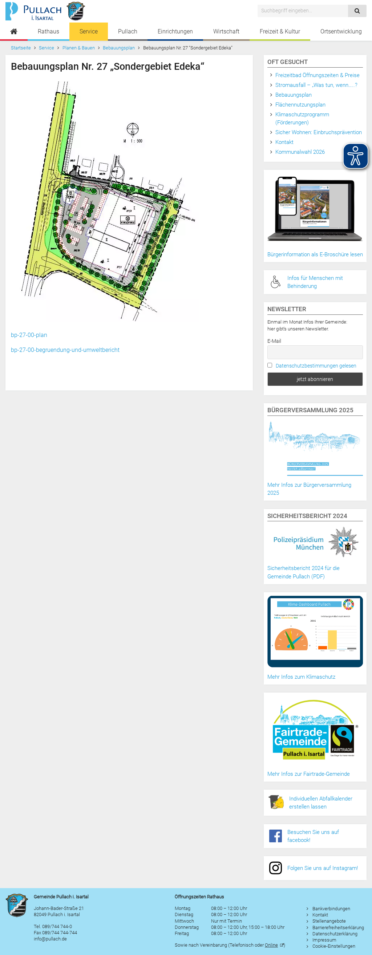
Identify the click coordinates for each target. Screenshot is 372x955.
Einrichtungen (175, 31)
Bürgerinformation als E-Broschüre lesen (315, 254)
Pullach (127, 31)
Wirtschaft (226, 31)
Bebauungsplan (119, 48)
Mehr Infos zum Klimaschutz (301, 677)
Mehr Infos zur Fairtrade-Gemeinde (308, 774)
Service (89, 31)
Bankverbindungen (331, 908)
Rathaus (48, 31)
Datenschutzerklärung (334, 933)
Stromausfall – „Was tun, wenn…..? (316, 85)
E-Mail (274, 341)
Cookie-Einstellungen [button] (333, 946)
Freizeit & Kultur (280, 31)
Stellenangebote (329, 921)
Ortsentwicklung (341, 31)
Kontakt (284, 142)
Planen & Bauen (78, 48)
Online (271, 945)
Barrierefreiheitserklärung (338, 927)
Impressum (324, 940)
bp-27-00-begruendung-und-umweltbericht (65, 349)
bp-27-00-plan (29, 335)
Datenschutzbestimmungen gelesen (316, 366)
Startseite (21, 48)
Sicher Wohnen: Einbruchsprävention (318, 132)
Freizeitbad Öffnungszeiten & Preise (317, 75)
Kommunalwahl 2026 (300, 152)
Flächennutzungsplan (300, 104)
